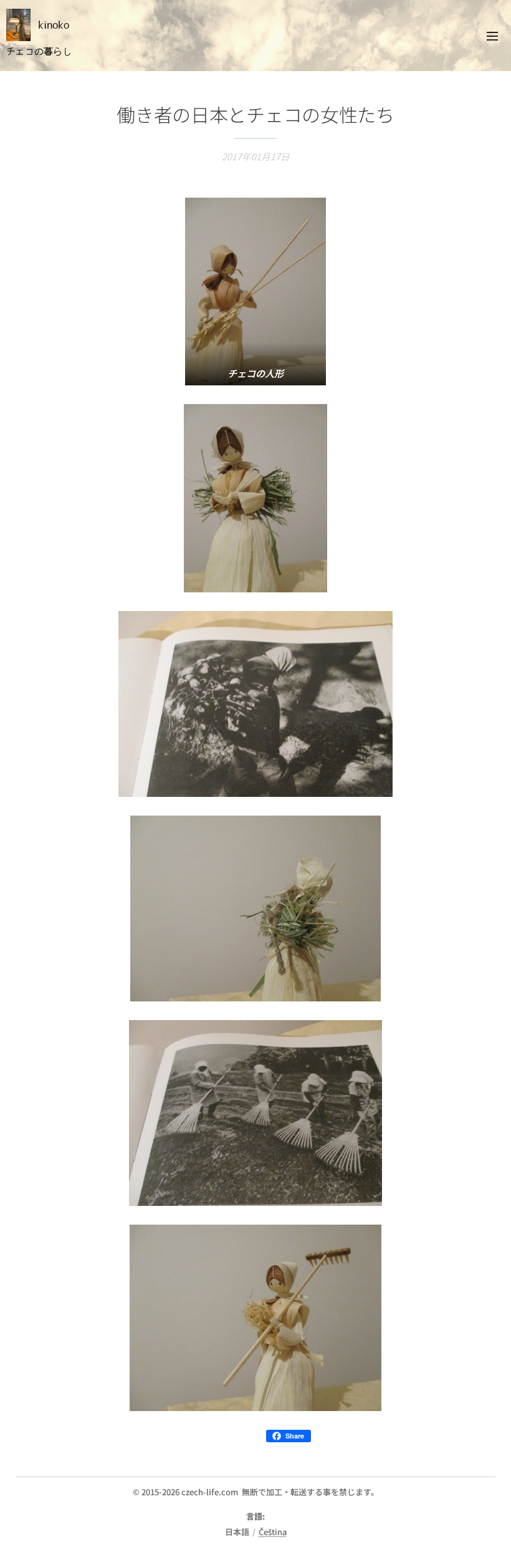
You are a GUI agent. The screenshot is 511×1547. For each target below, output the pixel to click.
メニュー (492, 35)
